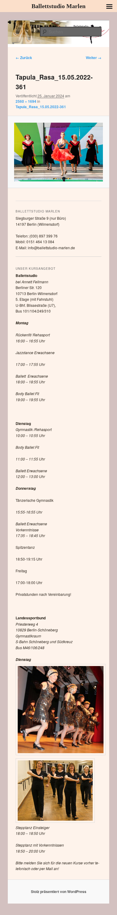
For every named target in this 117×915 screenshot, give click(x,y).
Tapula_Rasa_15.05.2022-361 (41, 106)
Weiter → (93, 57)
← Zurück (24, 57)
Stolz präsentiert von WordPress (58, 891)
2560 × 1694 (26, 101)
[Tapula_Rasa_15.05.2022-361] (58, 152)
